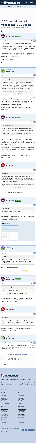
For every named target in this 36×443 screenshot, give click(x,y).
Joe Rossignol (21, 398)
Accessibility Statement (14, 428)
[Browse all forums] (30, 6)
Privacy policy (4, 428)
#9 (34, 342)
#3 (34, 121)
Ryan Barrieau (21, 414)
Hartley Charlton (4, 409)
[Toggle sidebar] (34, 6)
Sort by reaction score (22, 27)
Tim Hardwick (21, 403)
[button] (2, 2)
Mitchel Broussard (5, 403)
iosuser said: (5, 79)
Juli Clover (3, 398)
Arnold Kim (3, 392)
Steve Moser (3, 419)
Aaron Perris (20, 419)
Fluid (2, 431)
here (11, 59)
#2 (34, 75)
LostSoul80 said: (6, 287)
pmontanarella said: (7, 125)
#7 (34, 283)
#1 (34, 40)
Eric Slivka (20, 392)
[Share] (31, 41)
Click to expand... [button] (18, 93)
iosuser (4, 27)
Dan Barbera (4, 414)
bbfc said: (4, 208)
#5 (34, 204)
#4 (34, 169)
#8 (34, 313)
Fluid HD (5, 431)
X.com (5, 395)
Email (2, 395)
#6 (34, 252)
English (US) (32, 430)
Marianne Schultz (22, 409)
